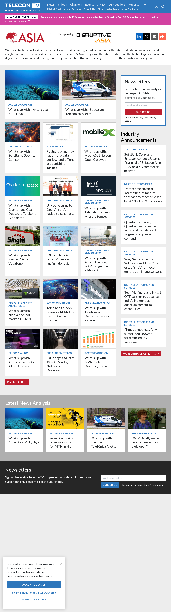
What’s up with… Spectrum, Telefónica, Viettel (84, 111)
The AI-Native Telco (59, 200)
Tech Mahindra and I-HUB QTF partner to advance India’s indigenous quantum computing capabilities (142, 300)
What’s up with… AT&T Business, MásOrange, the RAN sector (96, 264)
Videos (62, 4)
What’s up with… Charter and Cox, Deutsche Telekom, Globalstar (22, 211)
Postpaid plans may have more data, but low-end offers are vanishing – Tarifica (60, 159)
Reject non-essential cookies (34, 593)
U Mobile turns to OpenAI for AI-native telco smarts (60, 209)
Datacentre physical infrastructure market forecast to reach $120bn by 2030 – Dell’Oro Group (143, 195)
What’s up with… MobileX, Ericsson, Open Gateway (98, 155)
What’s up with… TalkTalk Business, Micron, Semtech (97, 212)
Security (148, 10)
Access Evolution (20, 104)
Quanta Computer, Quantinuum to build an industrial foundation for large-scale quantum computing (142, 230)
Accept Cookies (34, 584)
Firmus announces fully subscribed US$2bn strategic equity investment (140, 336)
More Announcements (139, 353)
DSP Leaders (117, 4)
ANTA (101, 4)
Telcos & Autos (18, 353)
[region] (34, 583)
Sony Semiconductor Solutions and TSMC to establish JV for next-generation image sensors (143, 265)
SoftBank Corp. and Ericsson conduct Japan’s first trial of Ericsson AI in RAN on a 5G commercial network (142, 162)
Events (89, 4)
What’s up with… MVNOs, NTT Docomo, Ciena (96, 362)
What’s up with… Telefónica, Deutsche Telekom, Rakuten (98, 314)
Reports (134, 4)
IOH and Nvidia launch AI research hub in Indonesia (59, 259)
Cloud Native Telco (108, 9)
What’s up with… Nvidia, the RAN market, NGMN (20, 315)
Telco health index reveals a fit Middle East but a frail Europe (60, 314)
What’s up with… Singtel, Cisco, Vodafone (20, 259)
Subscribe (143, 112)
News (50, 4)
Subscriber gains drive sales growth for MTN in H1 (62, 442)
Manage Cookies (34, 599)
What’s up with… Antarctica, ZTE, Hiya (23, 440)
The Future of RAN (20, 146)
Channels (76, 4)
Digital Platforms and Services (64, 9)
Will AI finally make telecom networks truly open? (145, 442)
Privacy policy (156, 485)
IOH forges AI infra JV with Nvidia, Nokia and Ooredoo (60, 364)
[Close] (61, 563)
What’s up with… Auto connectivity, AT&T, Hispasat (21, 362)
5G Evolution (55, 146)
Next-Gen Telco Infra (138, 184)
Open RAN (89, 9)
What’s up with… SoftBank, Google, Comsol (21, 155)
